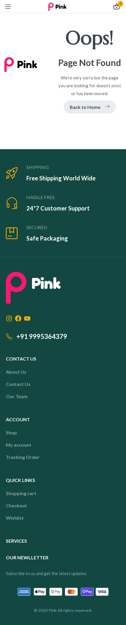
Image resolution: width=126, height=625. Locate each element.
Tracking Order (23, 457)
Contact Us (18, 384)
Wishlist (15, 517)
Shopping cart (21, 493)
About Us (16, 372)
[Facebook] (18, 318)
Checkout (16, 505)
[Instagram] (9, 318)
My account (18, 445)
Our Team (17, 396)
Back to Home (85, 107)
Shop (11, 432)
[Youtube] (27, 318)
